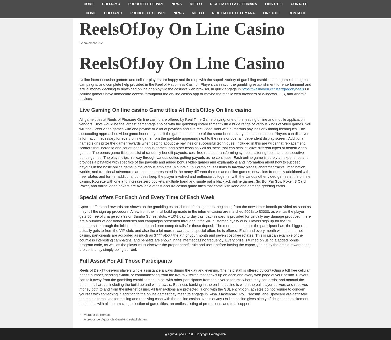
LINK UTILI (274, 4)
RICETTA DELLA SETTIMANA (233, 4)
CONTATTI (299, 4)
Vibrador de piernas (97, 314)
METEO (196, 4)
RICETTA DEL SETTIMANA (233, 13)
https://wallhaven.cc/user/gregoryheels (273, 89)
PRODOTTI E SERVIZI (145, 4)
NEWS (176, 4)
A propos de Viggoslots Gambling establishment (115, 319)
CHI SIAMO (111, 4)
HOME (89, 4)
